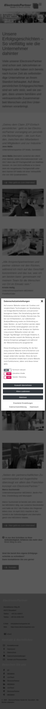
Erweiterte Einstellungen (23, 403)
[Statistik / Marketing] (7, 377)
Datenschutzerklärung (18, 407)
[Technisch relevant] (7, 370)
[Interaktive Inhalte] (7, 373)
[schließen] (42, 301)
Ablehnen (23, 397)
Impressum (34, 407)
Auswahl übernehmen (23, 385)
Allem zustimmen (23, 391)
